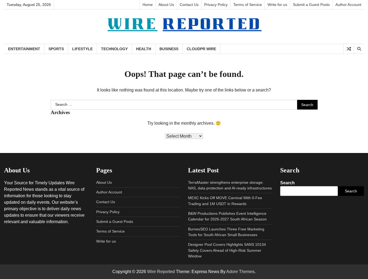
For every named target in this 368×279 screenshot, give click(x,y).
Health (143, 49)
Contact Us (189, 4)
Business (168, 49)
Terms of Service (247, 4)
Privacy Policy (216, 4)
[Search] (359, 49)
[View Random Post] (349, 49)
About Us (166, 4)
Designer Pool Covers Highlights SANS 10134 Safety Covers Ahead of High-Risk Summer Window (227, 250)
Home (148, 4)
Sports (56, 49)
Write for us (277, 4)
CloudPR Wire (201, 49)
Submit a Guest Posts (311, 4)
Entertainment (24, 49)
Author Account (348, 4)
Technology (114, 49)
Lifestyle (82, 49)
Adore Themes (240, 271)
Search (287, 183)
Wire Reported (161, 271)
